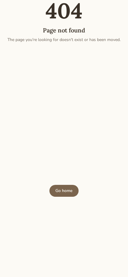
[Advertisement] (64, 114)
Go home (64, 190)
